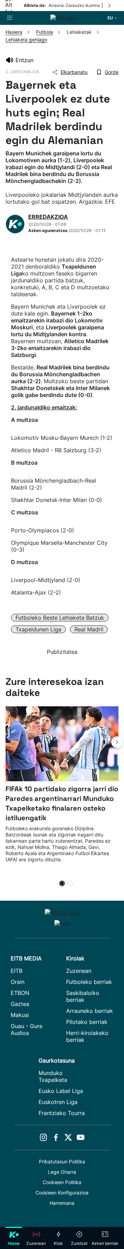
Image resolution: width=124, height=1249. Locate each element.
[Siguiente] (110, 5)
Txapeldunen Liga (38, 629)
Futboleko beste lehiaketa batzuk (60, 617)
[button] (117, 742)
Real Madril (88, 629)
